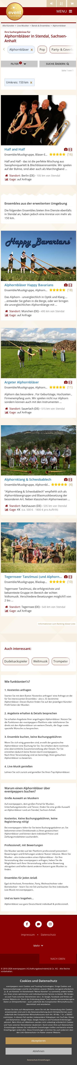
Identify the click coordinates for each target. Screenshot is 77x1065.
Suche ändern (56, 63)
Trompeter (60, 661)
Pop (42, 49)
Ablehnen (38, 1051)
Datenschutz (48, 934)
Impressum (28, 934)
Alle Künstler (8, 25)
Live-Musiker (23, 25)
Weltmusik (40, 661)
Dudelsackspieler (15, 661)
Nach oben (57, 958)
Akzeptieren (38, 1040)
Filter (16, 63)
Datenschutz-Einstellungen (38, 1060)
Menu (61, 11)
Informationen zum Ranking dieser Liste (56, 623)
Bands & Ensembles (41, 25)
